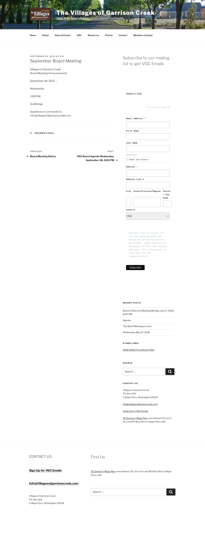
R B (62, 56)
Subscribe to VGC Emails (135, 411)
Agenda (127, 320)
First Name (133, 131)
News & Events (63, 35)
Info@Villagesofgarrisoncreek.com (53, 483)
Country (130, 210)
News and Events (139, 159)
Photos (109, 35)
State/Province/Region (147, 191)
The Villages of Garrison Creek (105, 12)
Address (132, 167)
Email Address (136, 119)
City (128, 191)
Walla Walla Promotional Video (138, 349)
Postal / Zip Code (167, 194)
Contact (123, 35)
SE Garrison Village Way (135, 418)
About (45, 35)
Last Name (132, 143)
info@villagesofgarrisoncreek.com (140, 404)
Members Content (143, 35)
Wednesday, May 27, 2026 (136, 332)
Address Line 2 (135, 179)
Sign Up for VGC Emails (45, 470)
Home (33, 35)
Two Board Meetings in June (137, 326)
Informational (45, 133)
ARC (79, 35)
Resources (93, 35)
